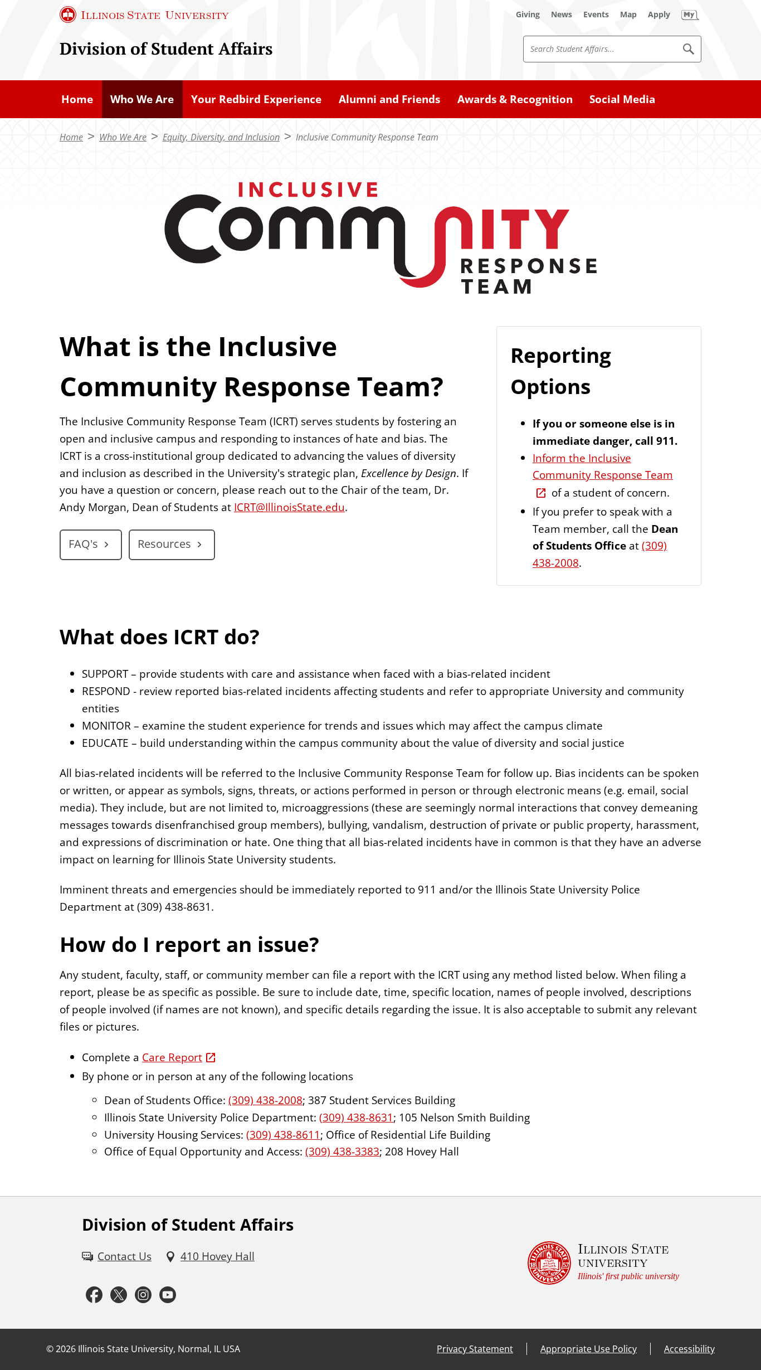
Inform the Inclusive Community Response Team (603, 466)
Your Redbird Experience (256, 98)
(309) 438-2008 (265, 1099)
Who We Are (142, 98)
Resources (164, 543)
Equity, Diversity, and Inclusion (221, 137)
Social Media (622, 98)
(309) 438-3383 (342, 1151)
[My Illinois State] (690, 14)
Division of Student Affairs (166, 48)
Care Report (172, 1057)
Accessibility (689, 1349)
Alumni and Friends (389, 98)
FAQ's (83, 543)
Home (77, 98)
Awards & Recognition (515, 98)
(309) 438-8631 (356, 1117)
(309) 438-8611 (283, 1134)
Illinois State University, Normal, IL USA (159, 1349)
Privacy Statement (475, 1349)
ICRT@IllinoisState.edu (289, 506)
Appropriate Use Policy (588, 1349)
